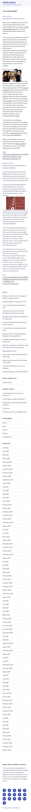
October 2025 (7, 476)
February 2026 (7, 462)
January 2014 (7, 697)
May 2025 (6, 494)
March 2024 (6, 537)
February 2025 (7, 505)
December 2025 (8, 469)
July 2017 (5, 657)
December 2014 (7, 668)
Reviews (5, 433)
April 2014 (6, 686)
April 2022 (6, 611)
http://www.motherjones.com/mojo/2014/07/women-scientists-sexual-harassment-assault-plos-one (15, 156)
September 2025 (8, 480)
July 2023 (5, 561)
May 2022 (6, 608)
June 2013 (6, 721)
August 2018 (6, 647)
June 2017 (6, 661)
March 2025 (6, 501)
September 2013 (8, 711)
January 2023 (7, 579)
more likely (8, 101)
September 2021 (8, 633)
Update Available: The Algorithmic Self (14, 302)
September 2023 (8, 554)
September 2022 (8, 593)
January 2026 (7, 465)
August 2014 (6, 672)
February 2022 (7, 618)
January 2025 (7, 508)
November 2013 (7, 704)
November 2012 (7, 746)
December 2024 (8, 512)
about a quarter (20, 144)
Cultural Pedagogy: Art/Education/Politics (15, 372)
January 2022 (7, 622)
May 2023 (6, 565)
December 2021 (7, 625)
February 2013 (7, 736)
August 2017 (6, 654)
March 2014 (6, 689)
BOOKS (5, 292)
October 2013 (7, 707)
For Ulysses (6, 408)
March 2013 (6, 732)
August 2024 (7, 526)
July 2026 (5, 448)
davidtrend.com (7, 382)
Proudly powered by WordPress (11, 808)
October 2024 (7, 519)
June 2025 (6, 490)
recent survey (15, 133)
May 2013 (6, 725)
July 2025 (5, 487)
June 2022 (6, 604)
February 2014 (7, 693)
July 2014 (5, 675)
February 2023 (7, 576)
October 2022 (7, 590)
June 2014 (6, 679)
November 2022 (7, 586)
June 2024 (6, 533)
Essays (5, 423)
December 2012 (7, 743)
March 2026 (6, 458)
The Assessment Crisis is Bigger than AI (15, 412)
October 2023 (7, 551)
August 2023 (7, 558)
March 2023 (6, 572)
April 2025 (6, 497)
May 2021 (5, 640)
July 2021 (5, 636)
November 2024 (8, 515)
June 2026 (6, 451)
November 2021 (7, 629)
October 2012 (7, 750)
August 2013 (6, 714)
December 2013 (7, 700)
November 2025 (8, 473)
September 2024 (8, 522)
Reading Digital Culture (10, 351)
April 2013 (6, 729)
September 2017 (8, 650)
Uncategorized (7, 437)
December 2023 (8, 544)
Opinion (5, 430)
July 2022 (5, 601)
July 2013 (5, 718)
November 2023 (8, 547)
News (4, 426)
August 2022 (7, 597)
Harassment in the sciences (13, 19)
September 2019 (8, 643)
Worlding (9, 2)
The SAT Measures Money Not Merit (14, 399)
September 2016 (8, 665)
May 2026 (6, 455)
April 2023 (6, 569)
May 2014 (6, 682)
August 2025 (7, 483)
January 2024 (7, 540)
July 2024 (5, 529)
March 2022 (6, 615)
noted (17, 116)
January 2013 (7, 739)
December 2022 (7, 583)
